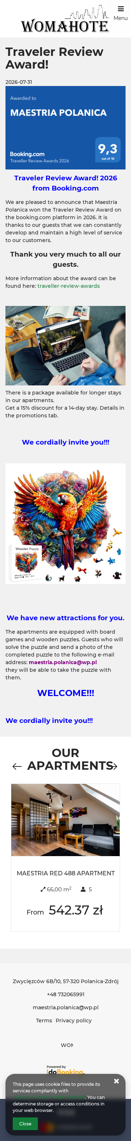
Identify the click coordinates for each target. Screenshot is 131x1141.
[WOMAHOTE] (65, 18)
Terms (44, 1020)
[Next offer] (112, 766)
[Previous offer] (17, 766)
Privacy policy (74, 1020)
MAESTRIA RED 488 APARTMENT (66, 873)
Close (25, 1123)
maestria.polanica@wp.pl (66, 1007)
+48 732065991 (65, 994)
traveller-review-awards (68, 286)
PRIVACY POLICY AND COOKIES (49, 1097)
